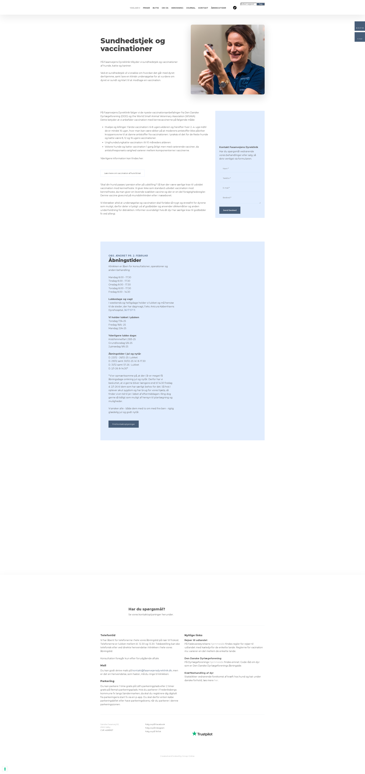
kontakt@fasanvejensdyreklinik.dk (152, 670)
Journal (190, 8)
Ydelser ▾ (135, 8)
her (216, 680)
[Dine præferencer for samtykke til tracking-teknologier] (5, 769)
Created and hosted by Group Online (177, 756)
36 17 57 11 (129, 310)
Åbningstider (218, 8)
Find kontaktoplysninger (123, 424)
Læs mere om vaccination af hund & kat (122, 173)
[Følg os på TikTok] (235, 7)
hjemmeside (218, 644)
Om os (165, 8)
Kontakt (203, 8)
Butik (156, 8)
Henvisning (177, 8)
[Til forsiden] (111, 7)
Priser (146, 8)
